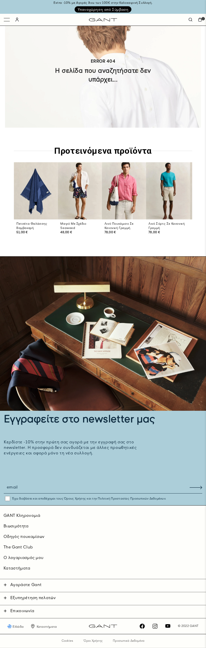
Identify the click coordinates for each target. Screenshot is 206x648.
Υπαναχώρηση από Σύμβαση (103, 10)
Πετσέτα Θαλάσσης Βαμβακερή (31, 226)
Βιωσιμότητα (16, 526)
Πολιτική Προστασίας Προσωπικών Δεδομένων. (131, 498)
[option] (36, 203)
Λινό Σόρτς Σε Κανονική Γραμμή (166, 226)
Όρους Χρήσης (75, 498)
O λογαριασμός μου (23, 558)
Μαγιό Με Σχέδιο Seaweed (73, 226)
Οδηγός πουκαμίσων (24, 537)
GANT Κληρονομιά (22, 516)
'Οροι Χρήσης (93, 640)
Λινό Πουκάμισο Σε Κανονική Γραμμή (119, 226)
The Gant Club (18, 547)
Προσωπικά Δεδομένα (128, 640)
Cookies (67, 640)
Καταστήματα (17, 568)
